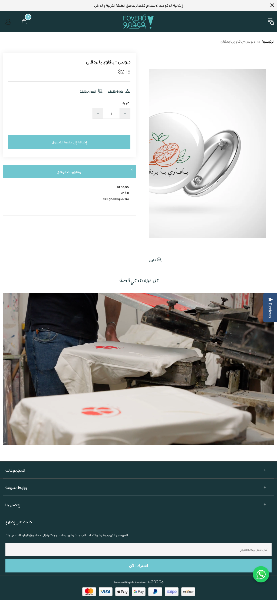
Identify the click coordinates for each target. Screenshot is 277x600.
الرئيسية (268, 41)
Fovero (138, 21)
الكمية (126, 102)
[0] (22, 21)
